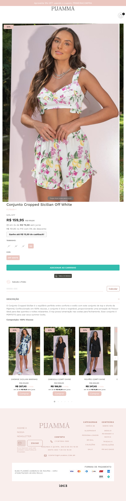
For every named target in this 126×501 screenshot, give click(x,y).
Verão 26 (90, 426)
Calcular (113, 289)
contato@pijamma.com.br (61, 455)
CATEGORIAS (90, 422)
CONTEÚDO (108, 422)
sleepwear (90, 430)
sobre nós (108, 426)
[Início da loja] (63, 8)
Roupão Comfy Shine (94, 379)
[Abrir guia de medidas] (63, 276)
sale (90, 449)
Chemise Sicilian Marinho (24, 379)
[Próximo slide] (115, 358)
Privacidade (108, 449)
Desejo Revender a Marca (108, 434)
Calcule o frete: (19, 282)
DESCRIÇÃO (12, 299)
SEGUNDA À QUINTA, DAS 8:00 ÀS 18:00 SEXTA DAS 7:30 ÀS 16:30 (59, 448)
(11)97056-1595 (62, 441)
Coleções (90, 445)
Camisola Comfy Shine (59, 379)
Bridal (90, 440)
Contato (60, 437)
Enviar (35, 443)
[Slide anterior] (11, 358)
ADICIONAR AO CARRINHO (63, 268)
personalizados (90, 435)
